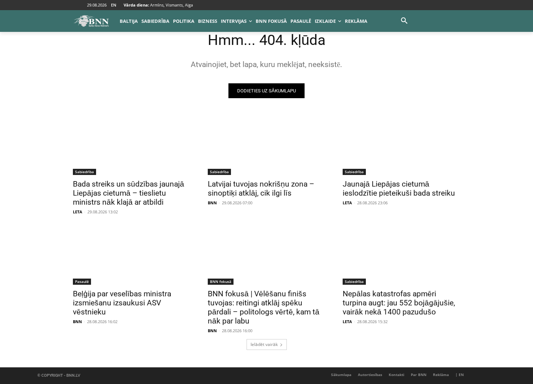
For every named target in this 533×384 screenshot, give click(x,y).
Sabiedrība (84, 171)
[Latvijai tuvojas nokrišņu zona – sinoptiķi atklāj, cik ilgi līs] (266, 145)
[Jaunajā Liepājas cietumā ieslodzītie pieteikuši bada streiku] (401, 145)
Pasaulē (82, 281)
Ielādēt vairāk (264, 344)
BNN (212, 202)
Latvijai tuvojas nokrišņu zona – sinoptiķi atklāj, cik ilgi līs (261, 188)
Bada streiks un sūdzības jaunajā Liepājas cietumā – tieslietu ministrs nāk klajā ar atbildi (128, 193)
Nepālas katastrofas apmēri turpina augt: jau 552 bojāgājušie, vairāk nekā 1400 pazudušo (399, 302)
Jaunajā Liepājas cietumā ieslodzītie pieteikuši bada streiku (399, 188)
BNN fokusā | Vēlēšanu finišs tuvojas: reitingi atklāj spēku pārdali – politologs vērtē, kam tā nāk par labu (263, 307)
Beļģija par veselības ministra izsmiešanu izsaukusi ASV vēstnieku (122, 302)
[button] (404, 21)
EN (113, 5)
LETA (77, 211)
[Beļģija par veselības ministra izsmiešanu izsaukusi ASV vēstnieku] (131, 255)
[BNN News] (91, 21)
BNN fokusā (220, 281)
